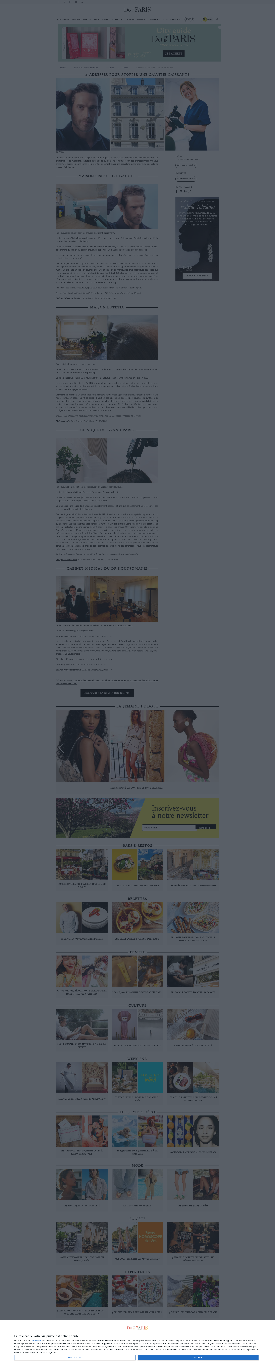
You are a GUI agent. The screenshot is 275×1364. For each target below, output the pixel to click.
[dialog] (137, 1342)
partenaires (36, 1340)
